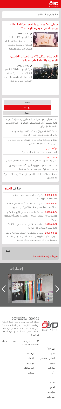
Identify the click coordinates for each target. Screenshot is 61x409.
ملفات (31, 372)
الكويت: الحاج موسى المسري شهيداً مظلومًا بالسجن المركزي (33, 196)
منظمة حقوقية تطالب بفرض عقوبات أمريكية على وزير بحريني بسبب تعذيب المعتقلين (32, 141)
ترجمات (27, 107)
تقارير (27, 102)
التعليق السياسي (47, 358)
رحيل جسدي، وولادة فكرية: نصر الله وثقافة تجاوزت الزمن (31, 158)
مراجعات (51, 392)
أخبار (53, 353)
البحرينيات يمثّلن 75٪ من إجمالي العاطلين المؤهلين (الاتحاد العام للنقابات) (34, 58)
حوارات (51, 368)
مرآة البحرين (54, 4)
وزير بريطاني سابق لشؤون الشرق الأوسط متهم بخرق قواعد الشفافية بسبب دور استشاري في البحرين (33, 167)
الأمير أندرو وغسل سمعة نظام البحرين (39, 150)
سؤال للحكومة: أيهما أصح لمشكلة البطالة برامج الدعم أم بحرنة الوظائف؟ (34, 26)
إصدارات (16, 268)
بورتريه (30, 363)
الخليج (8, 188)
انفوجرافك (29, 368)
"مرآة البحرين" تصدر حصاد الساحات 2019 (24, 281)
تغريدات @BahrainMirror (45, 256)
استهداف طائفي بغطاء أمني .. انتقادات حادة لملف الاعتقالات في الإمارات (32, 225)
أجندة (52, 382)
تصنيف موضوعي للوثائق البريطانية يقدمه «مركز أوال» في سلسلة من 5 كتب (48, 285)
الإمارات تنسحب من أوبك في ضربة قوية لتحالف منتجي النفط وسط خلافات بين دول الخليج (32, 205)
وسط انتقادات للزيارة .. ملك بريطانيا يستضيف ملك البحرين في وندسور (30, 175)
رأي (53, 372)
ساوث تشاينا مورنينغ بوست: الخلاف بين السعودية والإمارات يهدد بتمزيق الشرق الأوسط (34, 133)
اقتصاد (27, 113)
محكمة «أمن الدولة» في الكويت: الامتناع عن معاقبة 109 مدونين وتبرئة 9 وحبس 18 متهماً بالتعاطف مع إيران (30, 215)
